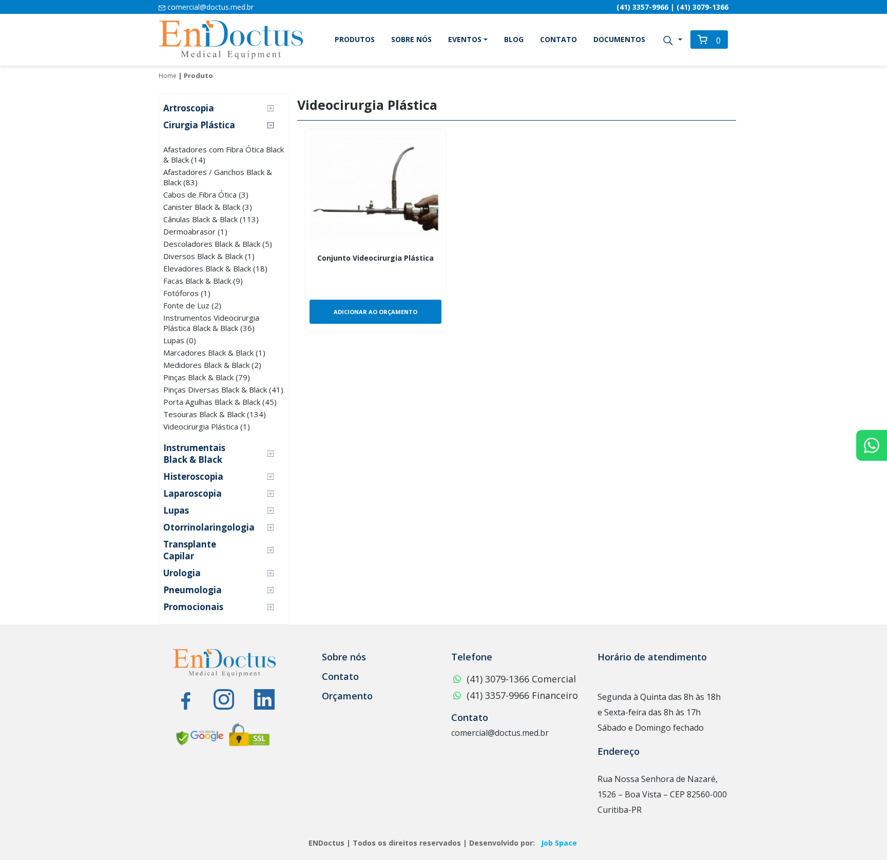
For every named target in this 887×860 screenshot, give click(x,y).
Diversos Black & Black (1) (209, 256)
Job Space (559, 843)
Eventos (464, 39)
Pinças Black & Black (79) (206, 377)
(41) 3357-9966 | (646, 7)
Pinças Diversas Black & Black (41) (223, 389)
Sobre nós (411, 39)
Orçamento (347, 696)
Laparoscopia (192, 493)
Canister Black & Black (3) (207, 207)
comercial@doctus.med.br (209, 7)
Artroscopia (188, 108)
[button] (672, 39)
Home (168, 75)
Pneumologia (192, 590)
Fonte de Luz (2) (192, 305)
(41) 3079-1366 (702, 7)
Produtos (355, 39)
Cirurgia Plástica (199, 125)
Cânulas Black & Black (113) (211, 219)
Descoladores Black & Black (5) (217, 244)
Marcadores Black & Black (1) (214, 352)
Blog (514, 39)
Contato (558, 39)
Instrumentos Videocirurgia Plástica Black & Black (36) (211, 322)
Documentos (619, 39)
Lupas (176, 510)
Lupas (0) (179, 340)
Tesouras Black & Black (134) (214, 414)
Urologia (182, 573)
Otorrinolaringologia (209, 527)
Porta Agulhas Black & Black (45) (220, 402)
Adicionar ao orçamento (375, 312)
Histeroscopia (193, 476)
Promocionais (193, 607)
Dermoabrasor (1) (195, 231)
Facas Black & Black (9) (203, 281)
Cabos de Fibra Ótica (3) (205, 194)
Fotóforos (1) (186, 293)
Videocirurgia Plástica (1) (206, 426)
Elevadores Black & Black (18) (215, 268)
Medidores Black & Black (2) (212, 365)
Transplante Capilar (189, 550)
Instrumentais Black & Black (194, 453)
